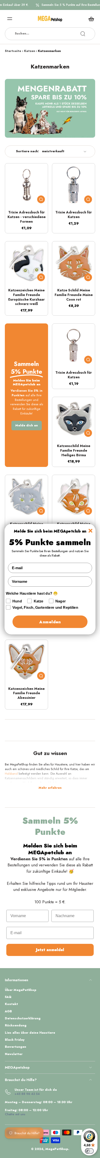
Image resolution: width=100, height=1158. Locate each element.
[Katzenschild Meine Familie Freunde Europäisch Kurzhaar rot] (73, 496)
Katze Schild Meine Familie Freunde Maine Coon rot (74, 295)
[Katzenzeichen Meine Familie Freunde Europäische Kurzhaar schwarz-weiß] (26, 262)
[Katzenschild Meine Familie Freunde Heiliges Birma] (73, 418)
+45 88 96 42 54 (27, 1094)
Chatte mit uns (15, 1114)
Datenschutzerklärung (23, 1018)
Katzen (29, 51)
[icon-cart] (89, 19)
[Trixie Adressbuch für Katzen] (73, 184)
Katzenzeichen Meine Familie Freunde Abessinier (26, 693)
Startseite (13, 51)
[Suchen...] (82, 33)
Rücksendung (15, 1025)
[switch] (89, 1151)
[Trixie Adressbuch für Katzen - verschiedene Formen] (26, 184)
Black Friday (15, 1040)
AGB (8, 1011)
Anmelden (50, 622)
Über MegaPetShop (20, 990)
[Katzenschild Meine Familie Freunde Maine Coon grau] (26, 496)
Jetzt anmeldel (50, 950)
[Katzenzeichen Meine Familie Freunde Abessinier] (26, 661)
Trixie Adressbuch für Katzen (73, 214)
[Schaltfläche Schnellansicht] (41, 199)
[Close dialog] (90, 530)
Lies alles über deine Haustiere (30, 1033)
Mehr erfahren (50, 788)
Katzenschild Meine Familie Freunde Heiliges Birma (73, 450)
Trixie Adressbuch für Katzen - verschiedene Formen (27, 217)
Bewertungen (15, 1047)
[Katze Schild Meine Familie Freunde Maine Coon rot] (73, 262)
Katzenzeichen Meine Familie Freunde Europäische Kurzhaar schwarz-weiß (26, 297)
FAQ (8, 997)
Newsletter (14, 1054)
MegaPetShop (56, 1149)
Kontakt (11, 1004)
